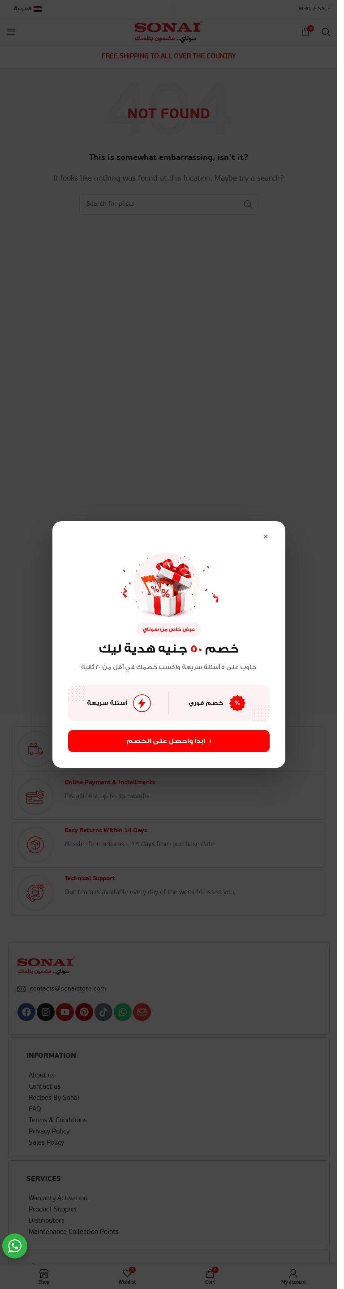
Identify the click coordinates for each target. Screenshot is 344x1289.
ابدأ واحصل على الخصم (168, 741)
